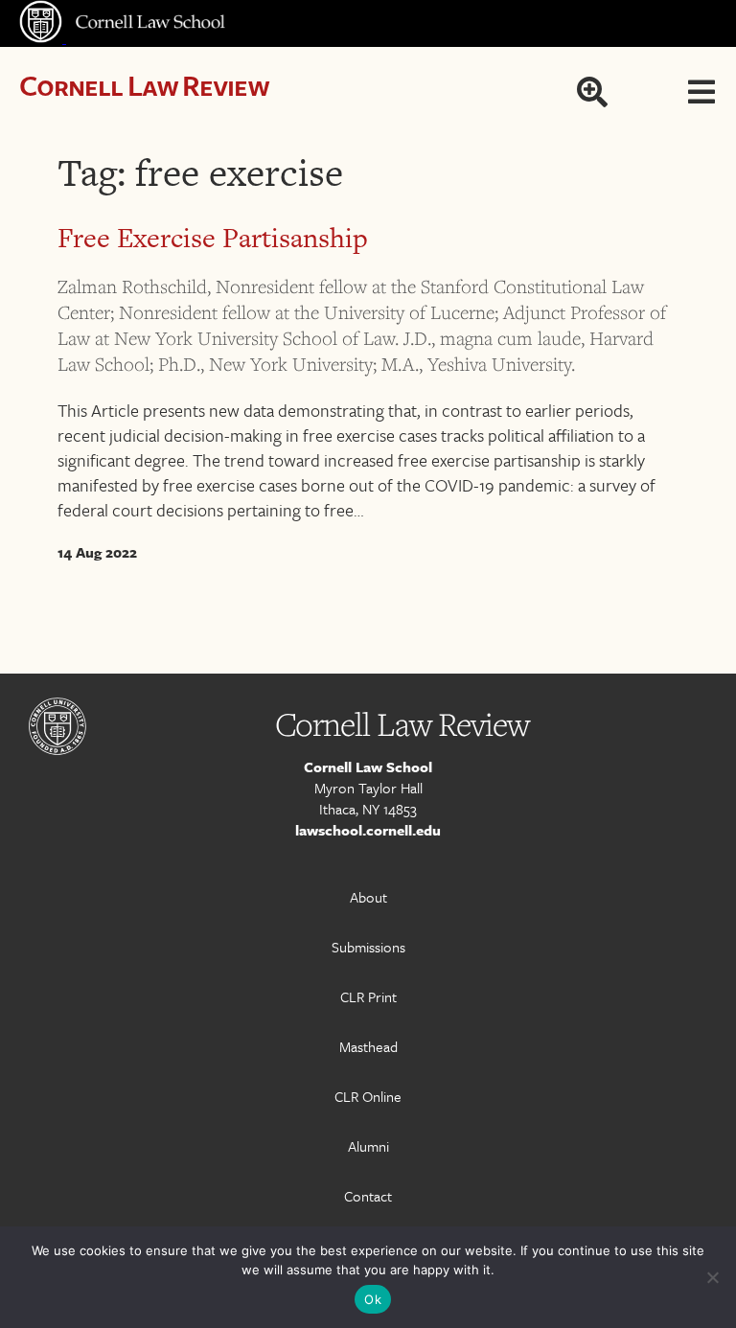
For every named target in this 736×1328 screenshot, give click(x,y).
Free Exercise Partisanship (213, 237)
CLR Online (368, 1096)
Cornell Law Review (144, 84)
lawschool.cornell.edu (368, 829)
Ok (372, 1299)
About (368, 896)
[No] (712, 1277)
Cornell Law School (368, 766)
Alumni (368, 1145)
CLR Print (368, 996)
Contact (368, 1195)
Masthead (368, 1046)
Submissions (368, 946)
